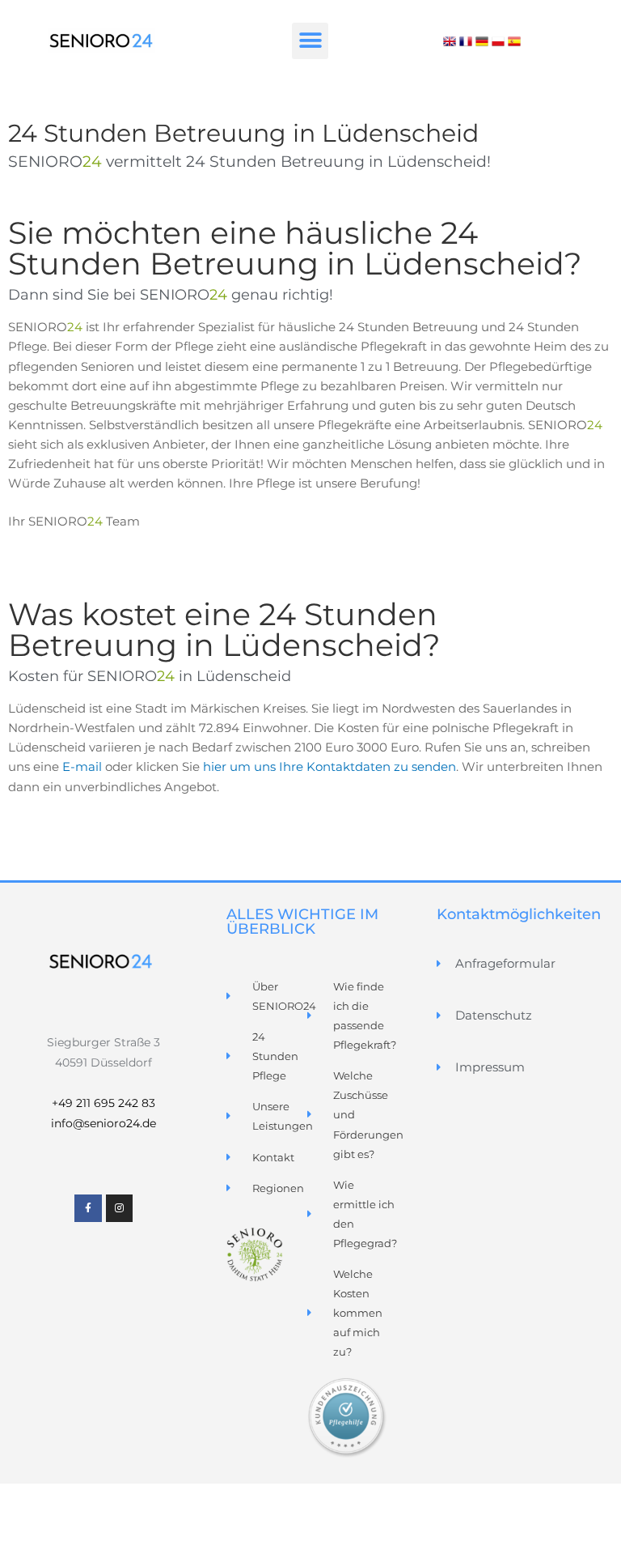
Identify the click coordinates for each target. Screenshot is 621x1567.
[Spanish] (514, 40)
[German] (481, 40)
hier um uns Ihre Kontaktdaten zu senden (329, 767)
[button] (310, 41)
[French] (465, 40)
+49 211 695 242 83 (103, 1103)
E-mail (82, 767)
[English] (449, 40)
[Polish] (498, 40)
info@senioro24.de (103, 1123)
